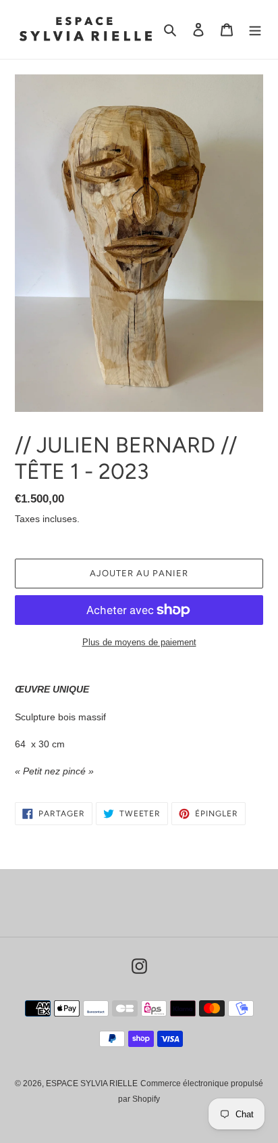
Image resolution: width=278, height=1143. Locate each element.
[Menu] (255, 29)
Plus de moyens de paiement (139, 642)
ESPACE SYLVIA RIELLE (92, 1083)
